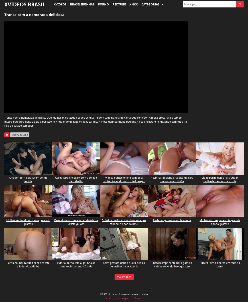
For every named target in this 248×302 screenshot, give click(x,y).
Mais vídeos (124, 277)
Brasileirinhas (82, 4)
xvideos (108, 298)
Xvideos (60, 4)
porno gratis (123, 298)
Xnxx (133, 4)
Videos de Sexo (20, 134)
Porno (103, 4)
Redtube (119, 4)
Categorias (150, 4)
